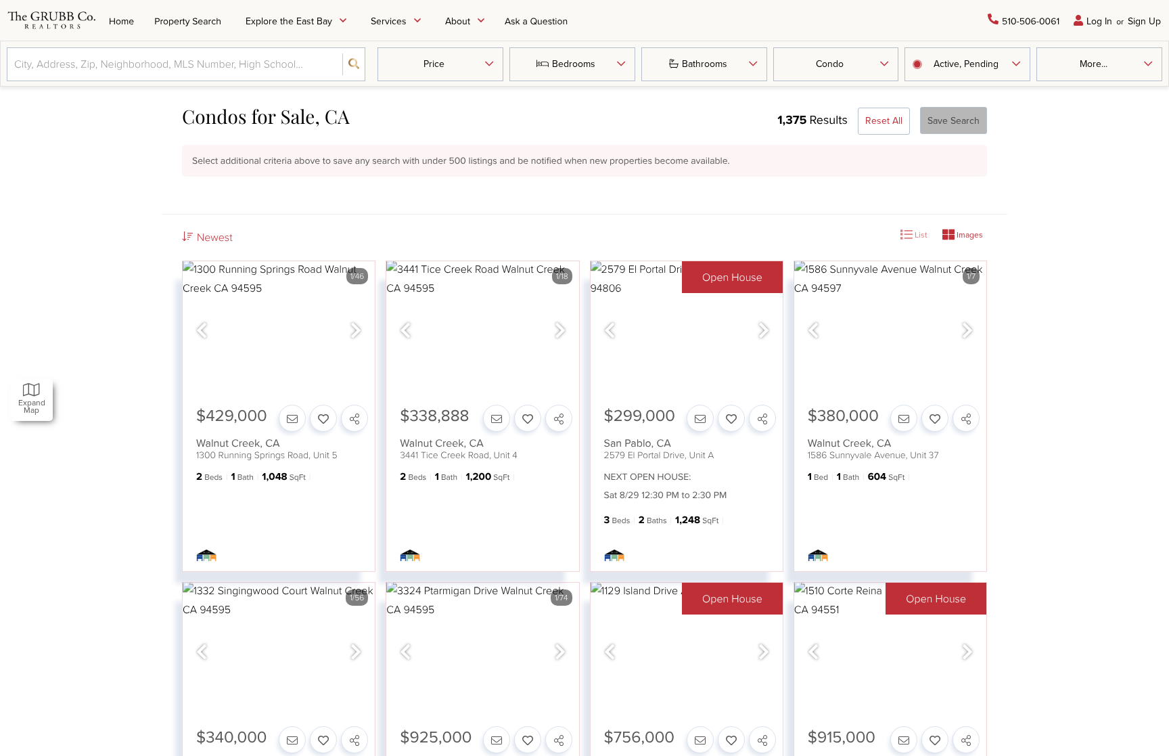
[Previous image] (202, 330)
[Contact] (292, 418)
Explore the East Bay (289, 21)
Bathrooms (704, 63)
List (920, 234)
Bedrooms (573, 63)
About (457, 21)
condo (830, 63)
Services (389, 21)
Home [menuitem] (121, 21)
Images (969, 234)
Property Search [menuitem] (187, 21)
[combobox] (15, 64)
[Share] (354, 418)
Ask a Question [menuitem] (536, 21)
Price (433, 63)
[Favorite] (323, 418)
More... (1093, 63)
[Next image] (356, 330)
